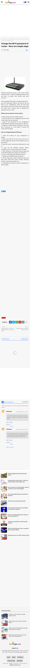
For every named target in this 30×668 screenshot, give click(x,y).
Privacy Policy (11, 660)
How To (7, 39)
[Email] (23, 322)
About (13, 657)
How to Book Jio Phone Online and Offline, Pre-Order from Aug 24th (18, 508)
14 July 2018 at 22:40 (21, 429)
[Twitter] (13, 322)
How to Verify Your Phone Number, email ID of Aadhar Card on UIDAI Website (18, 488)
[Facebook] (10, 322)
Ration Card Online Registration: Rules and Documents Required (18, 515)
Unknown (9, 411)
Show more (25, 338)
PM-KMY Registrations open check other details (17, 474)
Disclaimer (19, 660)
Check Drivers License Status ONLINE (16, 501)
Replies (8, 424)
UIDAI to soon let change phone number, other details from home (18, 628)
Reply (8, 422)
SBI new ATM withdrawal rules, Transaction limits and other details (18, 529)
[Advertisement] (15, 21)
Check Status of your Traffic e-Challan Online (18, 535)
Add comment (9, 447)
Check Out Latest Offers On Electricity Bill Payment (17, 522)
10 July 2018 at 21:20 (21, 411)
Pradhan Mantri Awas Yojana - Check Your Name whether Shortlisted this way (18, 481)
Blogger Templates (14, 663)
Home (2, 39)
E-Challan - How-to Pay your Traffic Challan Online (17, 615)
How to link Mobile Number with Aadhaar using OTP (18, 494)
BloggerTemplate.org (15, 665)
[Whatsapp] (16, 322)
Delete (11, 422)
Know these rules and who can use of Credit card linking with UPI (17, 635)
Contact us (20, 657)
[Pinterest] (19, 322)
